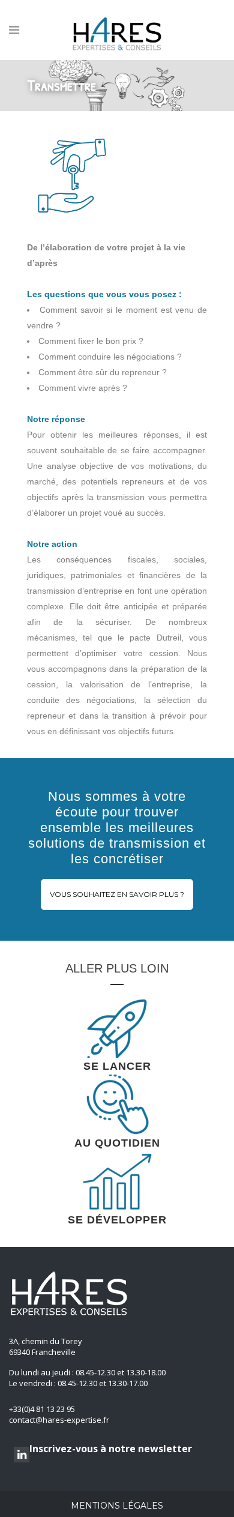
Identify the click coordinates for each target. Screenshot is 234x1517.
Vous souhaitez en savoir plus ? (117, 894)
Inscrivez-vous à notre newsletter (110, 1448)
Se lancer (117, 1066)
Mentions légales (117, 1505)
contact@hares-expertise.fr (59, 1419)
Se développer (117, 1220)
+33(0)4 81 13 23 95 (42, 1409)
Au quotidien (117, 1143)
